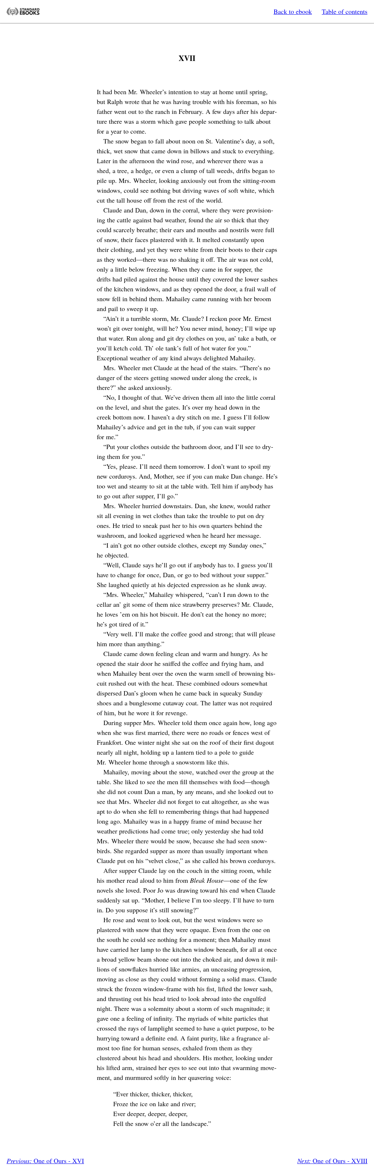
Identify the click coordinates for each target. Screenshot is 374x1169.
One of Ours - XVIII (332, 1160)
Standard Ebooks (23, 11)
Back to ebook (293, 11)
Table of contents (344, 11)
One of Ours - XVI (45, 1160)
